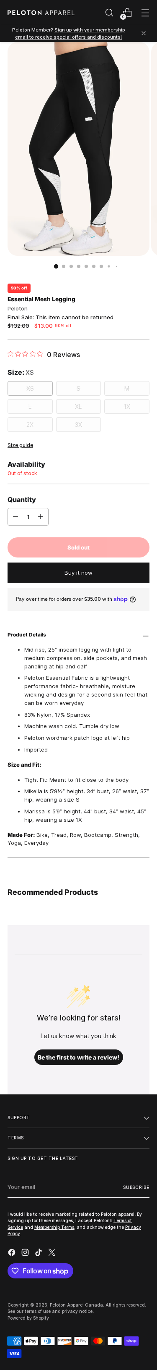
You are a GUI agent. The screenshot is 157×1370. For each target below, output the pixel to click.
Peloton (18, 308)
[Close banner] (143, 33)
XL (78, 406)
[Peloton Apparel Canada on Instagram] (26, 1253)
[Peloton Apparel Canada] (41, 13)
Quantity (22, 499)
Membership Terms (54, 1227)
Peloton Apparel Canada (76, 1304)
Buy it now (78, 572)
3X (78, 424)
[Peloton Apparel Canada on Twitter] (53, 1253)
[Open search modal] (109, 12)
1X (127, 406)
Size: (21, 372)
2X (29, 424)
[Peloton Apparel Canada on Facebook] (13, 1253)
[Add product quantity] (40, 516)
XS (30, 388)
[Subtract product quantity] (15, 516)
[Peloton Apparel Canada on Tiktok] (39, 1253)
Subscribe (136, 1187)
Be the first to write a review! (78, 1057)
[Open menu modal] (145, 12)
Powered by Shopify (28, 1317)
